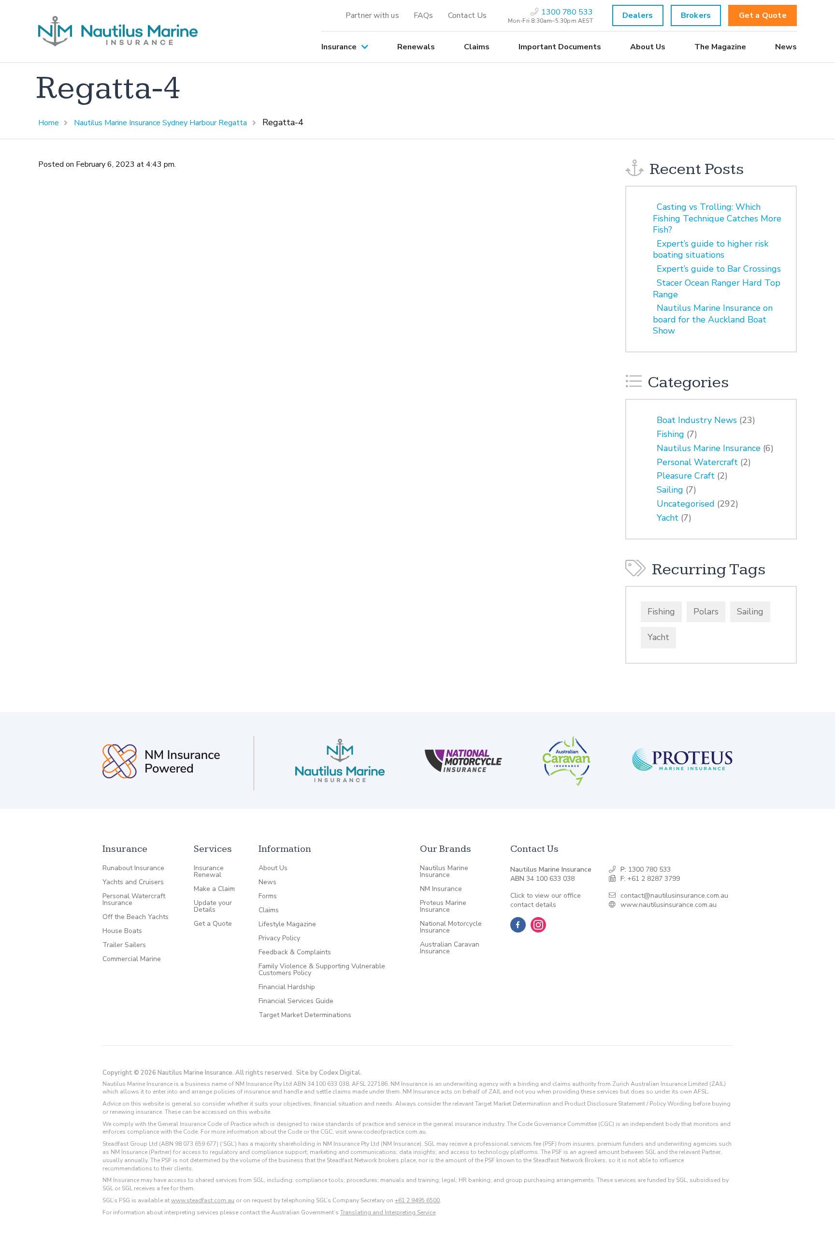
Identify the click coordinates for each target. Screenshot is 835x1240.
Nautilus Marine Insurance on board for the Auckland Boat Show (713, 319)
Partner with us (372, 15)
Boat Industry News (697, 420)
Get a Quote (763, 15)
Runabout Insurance (133, 868)
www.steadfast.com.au (202, 1200)
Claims (476, 47)
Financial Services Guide (296, 1001)
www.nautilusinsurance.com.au (668, 904)
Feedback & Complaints (295, 952)
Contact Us (467, 15)
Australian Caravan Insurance (449, 948)
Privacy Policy (279, 938)
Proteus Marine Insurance (443, 906)
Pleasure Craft (686, 475)
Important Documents (559, 47)
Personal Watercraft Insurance (133, 899)
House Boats (122, 931)
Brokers (696, 15)
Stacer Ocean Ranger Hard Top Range (716, 288)
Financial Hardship (287, 987)
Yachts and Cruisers (133, 882)
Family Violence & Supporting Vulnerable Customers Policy (322, 970)
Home (48, 122)
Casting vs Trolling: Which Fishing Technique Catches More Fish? (717, 218)
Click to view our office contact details (545, 900)
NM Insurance (441, 889)
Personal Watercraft (697, 462)
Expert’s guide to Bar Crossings (719, 269)
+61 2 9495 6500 (417, 1200)
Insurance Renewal (209, 871)
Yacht (667, 518)
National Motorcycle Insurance (451, 927)
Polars (706, 611)
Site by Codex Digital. (328, 1072)
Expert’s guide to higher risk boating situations (710, 249)
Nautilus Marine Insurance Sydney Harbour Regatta (160, 122)
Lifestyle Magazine (287, 924)
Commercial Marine (131, 959)
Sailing (670, 490)
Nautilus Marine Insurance (709, 448)
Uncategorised (686, 504)
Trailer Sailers (124, 945)
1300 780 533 (649, 869)
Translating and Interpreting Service (387, 1212)
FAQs (423, 15)
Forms (268, 896)
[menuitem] (372, 15)
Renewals (416, 47)
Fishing (670, 434)
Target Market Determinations (305, 1015)
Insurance (339, 47)
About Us (647, 47)
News (786, 47)
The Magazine (720, 47)
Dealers (637, 15)
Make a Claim (214, 889)
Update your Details (213, 906)
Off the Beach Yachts (135, 917)
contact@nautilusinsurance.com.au (674, 895)
